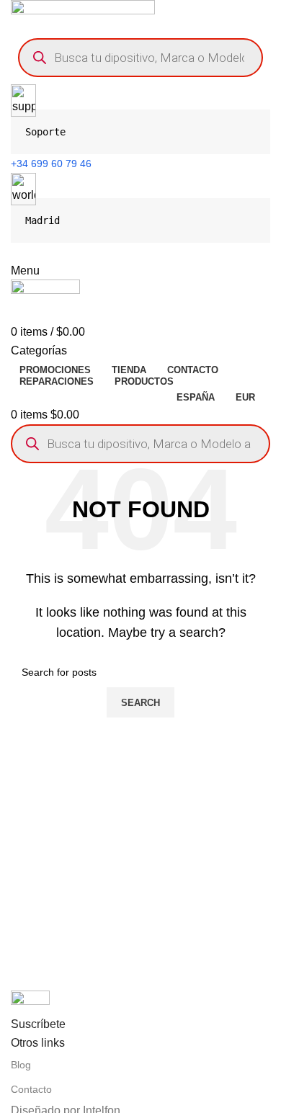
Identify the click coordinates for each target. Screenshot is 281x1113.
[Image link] (30, 1002)
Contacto (31, 1089)
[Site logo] (83, 15)
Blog (21, 1064)
